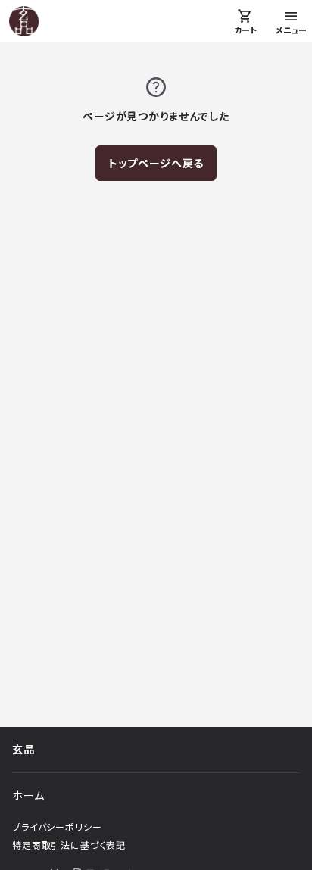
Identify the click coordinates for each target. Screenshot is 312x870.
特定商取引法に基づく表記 (69, 845)
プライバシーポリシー (56, 827)
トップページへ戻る (156, 163)
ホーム (28, 795)
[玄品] (24, 21)
